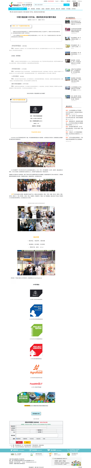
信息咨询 (38, 438)
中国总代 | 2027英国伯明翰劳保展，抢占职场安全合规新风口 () (74, 133)
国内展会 (38, 8)
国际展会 (33, 8)
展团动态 (68, 1)
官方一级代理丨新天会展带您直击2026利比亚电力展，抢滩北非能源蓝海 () (74, 117)
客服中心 (62, 1)
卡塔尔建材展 (27, 405)
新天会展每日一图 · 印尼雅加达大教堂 (76, 39)
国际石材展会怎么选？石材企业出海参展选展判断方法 (76, 22)
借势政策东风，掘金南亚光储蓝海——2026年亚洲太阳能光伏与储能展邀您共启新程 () (74, 123)
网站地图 (80, 467)
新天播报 (68, 8)
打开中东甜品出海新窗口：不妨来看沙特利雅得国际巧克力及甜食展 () (74, 139)
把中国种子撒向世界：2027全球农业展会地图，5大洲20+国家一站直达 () (74, 128)
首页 (29, 8)
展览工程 (58, 8)
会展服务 (63, 8)
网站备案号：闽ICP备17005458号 (36, 467)
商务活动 (53, 8)
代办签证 (32, 438)
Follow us (80, 1)
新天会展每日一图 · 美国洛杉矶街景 (76, 54)
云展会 (42, 8)
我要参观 (25, 438)
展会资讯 (20, 12)
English (56, 1)
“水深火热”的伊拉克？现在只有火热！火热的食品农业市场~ (28, 447)
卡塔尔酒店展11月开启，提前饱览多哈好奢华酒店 (34, 12)
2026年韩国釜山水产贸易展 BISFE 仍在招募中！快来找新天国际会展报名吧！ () (74, 112)
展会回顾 (48, 8)
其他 (44, 438)
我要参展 (18, 438)
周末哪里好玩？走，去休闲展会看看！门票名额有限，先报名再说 (29, 445)
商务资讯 (16, 12)
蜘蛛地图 (74, 1)
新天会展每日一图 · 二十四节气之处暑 (76, 46)
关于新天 (74, 8)
